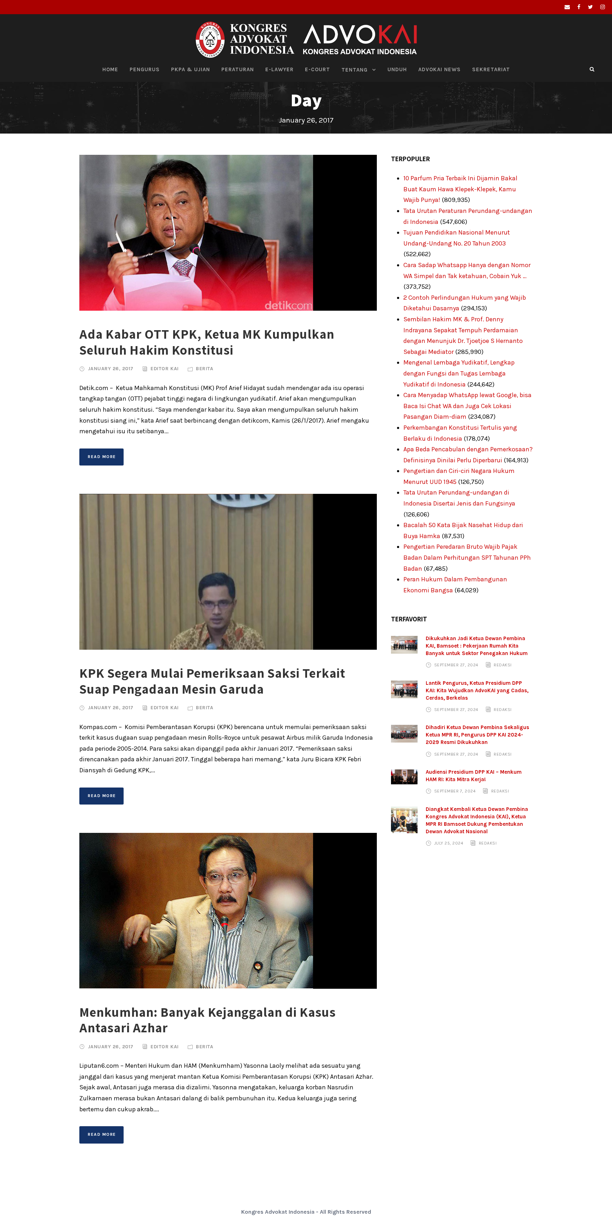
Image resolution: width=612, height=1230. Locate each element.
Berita (204, 369)
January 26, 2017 (111, 369)
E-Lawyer (279, 69)
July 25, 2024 (449, 843)
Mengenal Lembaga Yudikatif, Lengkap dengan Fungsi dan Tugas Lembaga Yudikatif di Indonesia (459, 373)
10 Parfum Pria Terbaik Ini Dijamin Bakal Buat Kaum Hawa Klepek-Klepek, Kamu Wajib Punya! (460, 189)
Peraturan (237, 69)
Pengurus (145, 69)
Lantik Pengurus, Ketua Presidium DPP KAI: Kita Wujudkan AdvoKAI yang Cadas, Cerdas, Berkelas (477, 690)
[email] (567, 7)
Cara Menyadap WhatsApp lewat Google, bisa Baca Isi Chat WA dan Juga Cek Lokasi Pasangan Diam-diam (467, 406)
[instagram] (602, 7)
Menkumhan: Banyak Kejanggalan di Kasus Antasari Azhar (207, 1019)
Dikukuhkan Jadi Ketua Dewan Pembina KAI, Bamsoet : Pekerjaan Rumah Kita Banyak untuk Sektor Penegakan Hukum (477, 645)
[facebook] (578, 7)
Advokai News (439, 69)
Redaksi (503, 664)
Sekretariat (491, 69)
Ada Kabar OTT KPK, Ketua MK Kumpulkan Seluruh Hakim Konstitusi (206, 341)
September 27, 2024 (456, 664)
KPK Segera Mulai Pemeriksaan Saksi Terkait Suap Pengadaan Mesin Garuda (212, 680)
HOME (110, 69)
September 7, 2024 (455, 791)
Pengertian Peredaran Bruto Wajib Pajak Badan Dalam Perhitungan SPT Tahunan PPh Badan (467, 557)
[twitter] (590, 7)
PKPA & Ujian (190, 69)
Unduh (397, 69)
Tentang (354, 70)
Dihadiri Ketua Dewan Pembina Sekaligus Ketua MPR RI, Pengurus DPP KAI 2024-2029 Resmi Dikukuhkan (477, 734)
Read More (102, 456)
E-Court (317, 69)
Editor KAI (164, 369)
